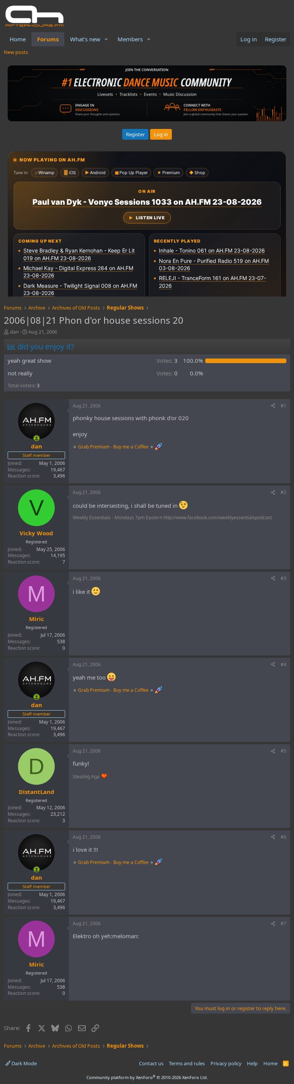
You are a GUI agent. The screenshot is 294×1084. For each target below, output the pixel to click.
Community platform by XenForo (147, 1077)
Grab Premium (94, 446)
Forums (48, 39)
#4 (283, 664)
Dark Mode (23, 1063)
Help (252, 1063)
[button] (106, 39)
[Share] (273, 406)
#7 (283, 923)
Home (18, 39)
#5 (283, 751)
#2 (283, 492)
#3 (283, 578)
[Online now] (36, 438)
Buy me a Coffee (131, 446)
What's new (85, 39)
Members (130, 39)
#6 (283, 837)
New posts (16, 52)
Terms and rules (187, 1063)
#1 (283, 406)
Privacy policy (226, 1063)
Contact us (151, 1063)
